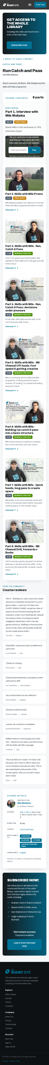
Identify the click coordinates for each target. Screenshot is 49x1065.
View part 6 (10, 449)
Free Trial (40, 5)
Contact (9, 1028)
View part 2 (10, 210)
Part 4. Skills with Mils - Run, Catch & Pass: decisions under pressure (23, 307)
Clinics (8, 1002)
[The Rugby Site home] (11, 5)
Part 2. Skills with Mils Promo (24, 193)
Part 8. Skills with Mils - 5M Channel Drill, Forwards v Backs (22, 549)
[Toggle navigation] (30, 5)
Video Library (10, 994)
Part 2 (28, 812)
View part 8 (10, 574)
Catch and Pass (12, 64)
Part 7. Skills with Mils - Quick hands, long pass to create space (24, 488)
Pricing (8, 1021)
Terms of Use (15, 1061)
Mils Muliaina (24, 803)
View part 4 (10, 326)
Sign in (8, 1043)
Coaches (9, 1006)
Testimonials (10, 1024)
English (23, 853)
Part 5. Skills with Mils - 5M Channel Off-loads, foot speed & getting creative (22, 365)
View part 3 (10, 268)
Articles (8, 998)
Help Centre (10, 1047)
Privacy (5, 1061)
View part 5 (10, 391)
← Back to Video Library (18, 59)
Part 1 (22, 812)
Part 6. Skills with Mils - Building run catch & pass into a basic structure (21, 429)
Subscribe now (19, 45)
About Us (9, 1017)
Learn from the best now (24, 944)
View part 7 (10, 510)
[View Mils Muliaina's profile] (11, 803)
